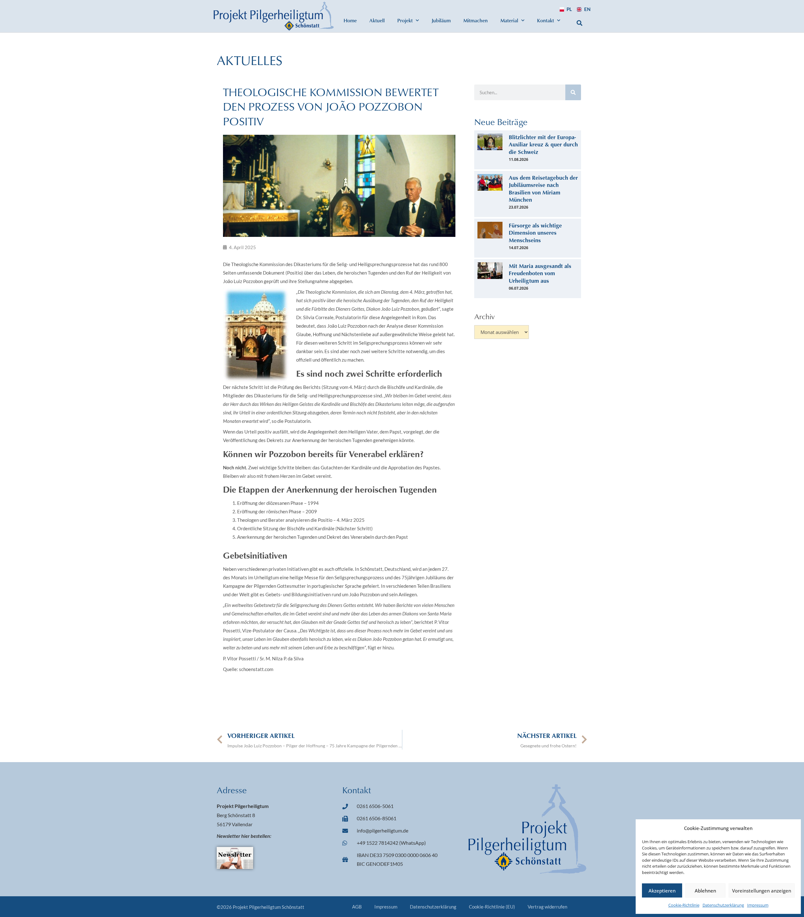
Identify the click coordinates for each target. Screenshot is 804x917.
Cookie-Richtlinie (683, 905)
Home (350, 20)
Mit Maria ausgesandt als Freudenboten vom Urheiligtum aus (540, 273)
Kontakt (545, 20)
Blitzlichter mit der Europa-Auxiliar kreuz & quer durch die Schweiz (543, 144)
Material (509, 20)
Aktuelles (249, 60)
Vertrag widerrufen (547, 906)
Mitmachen (475, 20)
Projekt (405, 20)
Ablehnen (705, 890)
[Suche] (573, 92)
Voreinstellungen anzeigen (761, 890)
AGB (357, 906)
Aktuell (377, 20)
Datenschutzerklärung (723, 905)
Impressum (758, 905)
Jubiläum (441, 20)
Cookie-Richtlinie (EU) (492, 906)
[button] (579, 23)
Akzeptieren (662, 890)
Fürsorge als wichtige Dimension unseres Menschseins (535, 232)
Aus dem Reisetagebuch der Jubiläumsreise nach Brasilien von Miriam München (543, 188)
